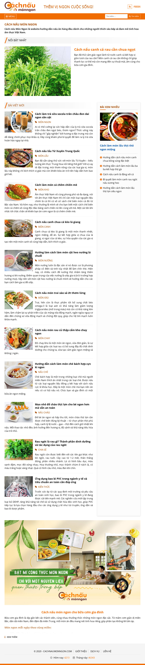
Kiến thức (44, 486)
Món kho (43, 189)
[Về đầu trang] (141, 266)
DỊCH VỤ (95, 651)
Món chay (44, 338)
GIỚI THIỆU (81, 651)
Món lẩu (43, 155)
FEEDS (137, 6)
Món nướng (45, 260)
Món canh (44, 226)
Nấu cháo (44, 412)
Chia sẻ (42, 449)
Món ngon (44, 122)
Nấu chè (43, 372)
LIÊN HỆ (107, 651)
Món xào (43, 297)
